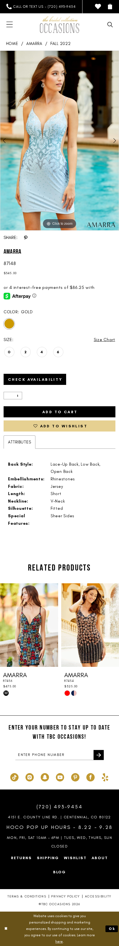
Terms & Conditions (26, 896)
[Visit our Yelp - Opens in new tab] (105, 776)
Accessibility (98, 896)
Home (12, 43)
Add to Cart (60, 412)
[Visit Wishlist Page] (98, 7)
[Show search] (110, 24)
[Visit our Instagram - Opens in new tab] (29, 776)
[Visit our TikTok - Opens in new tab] (14, 776)
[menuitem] (41, 6)
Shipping (48, 858)
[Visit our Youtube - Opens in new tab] (60, 776)
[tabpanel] (59, 140)
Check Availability (35, 379)
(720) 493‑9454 (60, 807)
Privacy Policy (65, 896)
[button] (110, 6)
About (100, 858)
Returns (21, 858)
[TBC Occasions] (59, 24)
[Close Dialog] (6, 929)
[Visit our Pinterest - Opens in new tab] (75, 776)
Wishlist (75, 858)
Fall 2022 (60, 43)
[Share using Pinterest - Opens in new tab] (25, 237)
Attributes (19, 442)
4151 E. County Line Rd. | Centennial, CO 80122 (59, 817)
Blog (59, 872)
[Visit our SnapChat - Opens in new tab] (44, 776)
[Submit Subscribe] (99, 755)
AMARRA (34, 43)
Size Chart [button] (104, 339)
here (59, 941)
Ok (112, 929)
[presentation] (29, 625)
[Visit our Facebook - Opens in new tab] (90, 776)
